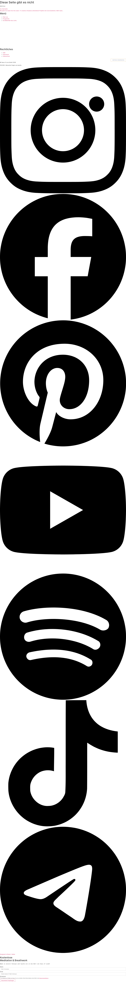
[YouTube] (63, 572)
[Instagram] (63, 193)
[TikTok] (63, 826)
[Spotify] (63, 699)
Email (1, 971)
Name (1, 966)
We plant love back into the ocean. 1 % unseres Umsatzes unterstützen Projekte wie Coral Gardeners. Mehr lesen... (31, 10)
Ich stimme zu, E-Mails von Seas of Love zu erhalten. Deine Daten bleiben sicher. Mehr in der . (25, 978)
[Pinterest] (63, 446)
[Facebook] (63, 319)
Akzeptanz (3, 976)
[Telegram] (63, 952)
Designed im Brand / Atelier (7, 954)
